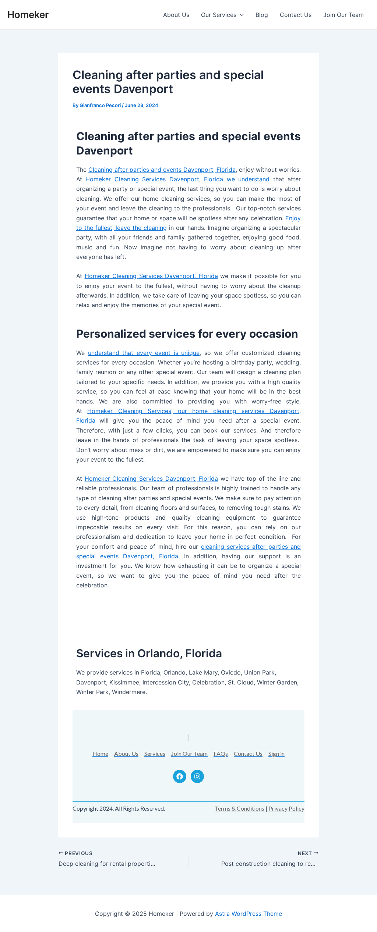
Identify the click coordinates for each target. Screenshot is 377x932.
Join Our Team (343, 14)
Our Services (218, 14)
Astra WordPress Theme (248, 913)
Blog (262, 14)
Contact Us (295, 14)
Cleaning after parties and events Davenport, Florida (162, 169)
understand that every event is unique (144, 352)
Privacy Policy (286, 808)
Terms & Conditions (239, 808)
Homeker (28, 14)
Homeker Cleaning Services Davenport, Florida (151, 276)
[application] (240, 14)
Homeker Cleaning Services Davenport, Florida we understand (179, 179)
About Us (176, 14)
